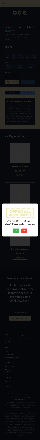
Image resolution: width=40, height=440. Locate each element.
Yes (16, 230)
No (24, 230)
